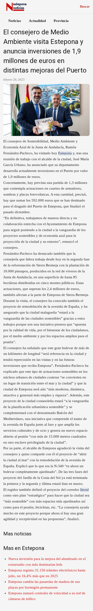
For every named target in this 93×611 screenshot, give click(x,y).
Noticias (14, 21)
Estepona (65, 153)
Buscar (85, 6)
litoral (84, 490)
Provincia (61, 21)
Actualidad (37, 21)
